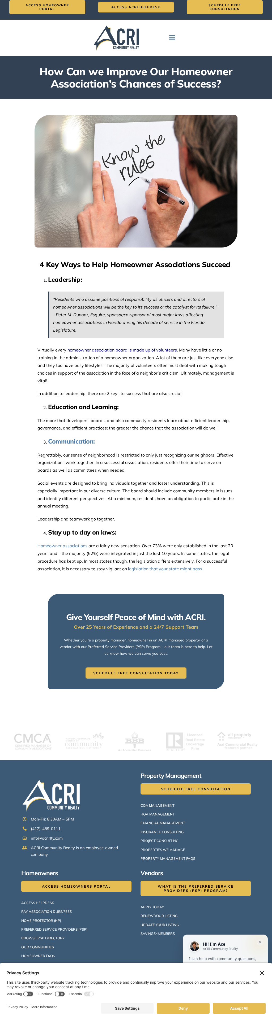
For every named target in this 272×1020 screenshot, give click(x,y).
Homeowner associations (62, 545)
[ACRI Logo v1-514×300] (117, 24)
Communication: (71, 441)
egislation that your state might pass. (165, 568)
